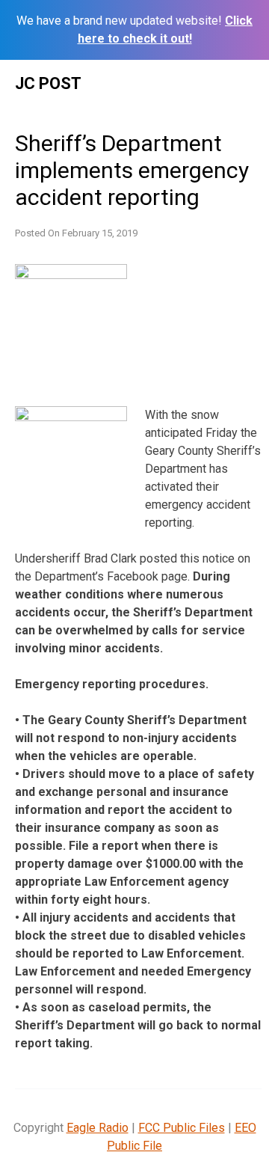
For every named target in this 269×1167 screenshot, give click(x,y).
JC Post (48, 83)
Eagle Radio (98, 1128)
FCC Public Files (181, 1128)
